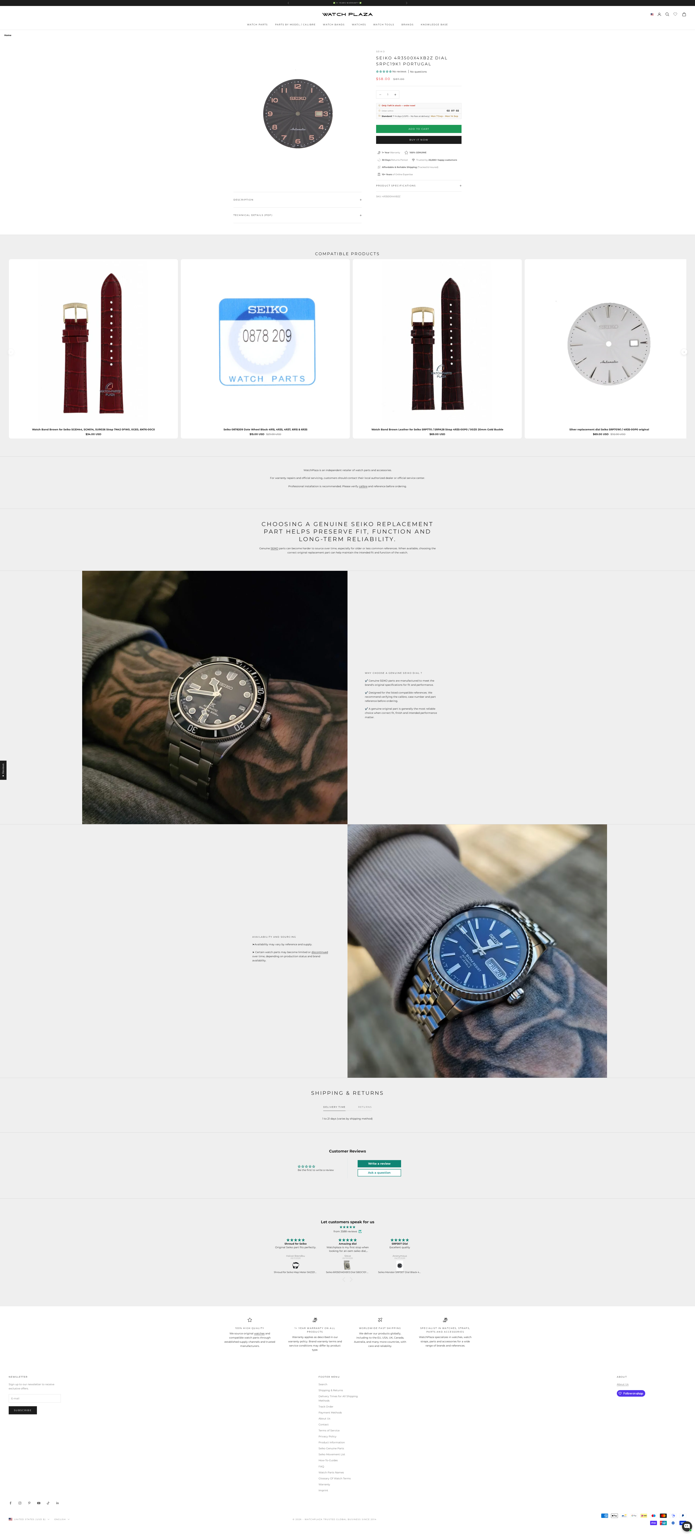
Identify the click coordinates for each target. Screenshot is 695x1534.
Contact (324, 1424)
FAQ (321, 1466)
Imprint (323, 1490)
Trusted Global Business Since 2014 (349, 1519)
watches (259, 1333)
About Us (324, 1418)
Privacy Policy (327, 1436)
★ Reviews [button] (3, 770)
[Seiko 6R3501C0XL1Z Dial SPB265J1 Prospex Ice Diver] (400, 1266)
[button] (384, 71)
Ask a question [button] (379, 1172)
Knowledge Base (434, 24)
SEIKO (274, 548)
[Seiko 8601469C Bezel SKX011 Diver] (296, 1266)
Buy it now (418, 139)
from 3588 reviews (345, 1231)
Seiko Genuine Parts (331, 1448)
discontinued (319, 952)
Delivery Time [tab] (334, 1107)
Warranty (324, 1484)
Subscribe (23, 1410)
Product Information (332, 1442)
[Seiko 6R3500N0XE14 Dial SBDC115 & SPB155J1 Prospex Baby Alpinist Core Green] (348, 1266)
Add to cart (418, 128)
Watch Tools (383, 24)
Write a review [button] (379, 1163)
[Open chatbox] (687, 1526)
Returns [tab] (365, 1107)
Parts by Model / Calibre (295, 24)
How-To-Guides (328, 1460)
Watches (359, 24)
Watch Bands (334, 24)
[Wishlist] (675, 14)
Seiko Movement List (332, 1454)
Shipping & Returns (331, 1390)
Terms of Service (329, 1430)
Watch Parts (257, 24)
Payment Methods (330, 1412)
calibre (363, 486)
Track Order (326, 1406)
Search (323, 1384)
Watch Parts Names (331, 1472)
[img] (347, 1227)
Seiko (380, 51)
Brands (407, 24)
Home (7, 35)
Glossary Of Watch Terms (335, 1478)
